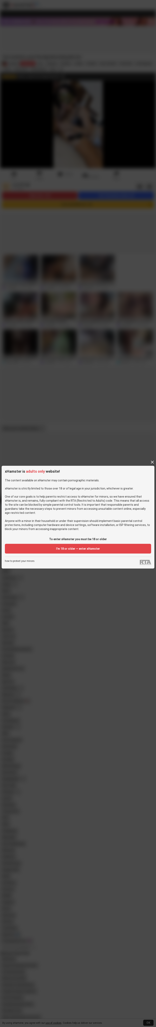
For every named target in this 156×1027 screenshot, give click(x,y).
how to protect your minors (20, 561)
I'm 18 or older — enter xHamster (78, 548)
